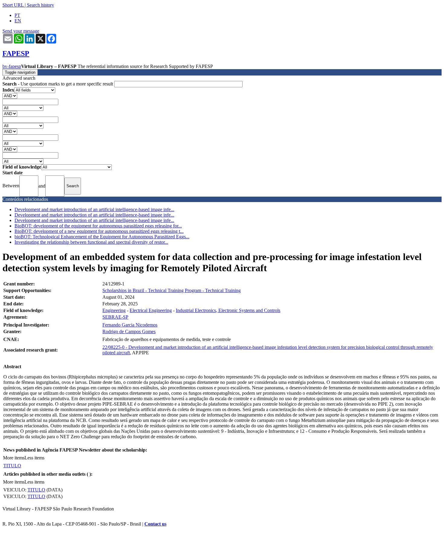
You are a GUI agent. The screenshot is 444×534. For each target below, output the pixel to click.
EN (17, 20)
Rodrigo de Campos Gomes (129, 331)
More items (13, 457)
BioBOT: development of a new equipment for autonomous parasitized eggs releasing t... (99, 231)
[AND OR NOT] (9, 95)
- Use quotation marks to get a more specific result (58, 83)
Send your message (20, 31)
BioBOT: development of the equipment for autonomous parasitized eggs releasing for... (98, 225)
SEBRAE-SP (115, 317)
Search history (40, 5)
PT (17, 15)
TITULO (12, 465)
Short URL (13, 5)
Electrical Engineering (151, 310)
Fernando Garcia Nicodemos (129, 324)
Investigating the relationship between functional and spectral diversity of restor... (91, 242)
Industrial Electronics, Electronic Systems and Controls (228, 310)
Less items (34, 457)
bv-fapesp (11, 66)
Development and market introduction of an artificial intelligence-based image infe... (94, 209)
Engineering (114, 310)
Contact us (155, 523)
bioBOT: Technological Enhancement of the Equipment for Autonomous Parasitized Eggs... (101, 236)
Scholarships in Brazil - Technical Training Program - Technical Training (171, 290)
